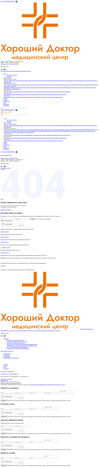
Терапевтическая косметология (58, 94)
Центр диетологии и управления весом (82, 87)
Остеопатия (13, 86)
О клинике (6, 355)
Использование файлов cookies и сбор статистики (28, 330)
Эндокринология (15, 89)
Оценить (3, 265)
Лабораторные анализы (22, 80)
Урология (48, 87)
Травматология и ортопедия (38, 87)
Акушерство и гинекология (20, 84)
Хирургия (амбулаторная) (64, 87)
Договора (6, 338)
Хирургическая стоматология (40, 91)
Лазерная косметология (10, 94)
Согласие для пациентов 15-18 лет (16, 343)
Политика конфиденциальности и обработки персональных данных (47, 384)
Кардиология (68, 84)
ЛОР (83, 84)
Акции (5, 100)
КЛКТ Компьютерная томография (64, 80)
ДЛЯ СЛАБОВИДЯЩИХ (7, 1)
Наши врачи (7, 356)
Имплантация (52, 91)
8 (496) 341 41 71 (5, 64)
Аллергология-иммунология (35, 84)
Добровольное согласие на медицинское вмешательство (21, 345)
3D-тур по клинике (12, 75)
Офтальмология (8, 87)
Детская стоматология (9, 91)
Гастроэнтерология (48, 84)
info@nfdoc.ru (4, 380)
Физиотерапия (59, 97)
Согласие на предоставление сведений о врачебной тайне (22, 344)
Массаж (40, 97)
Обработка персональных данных (51, 330)
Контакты (6, 105)
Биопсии (40, 80)
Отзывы (9, 76)
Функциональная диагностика (81, 80)
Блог (5, 102)
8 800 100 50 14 (5, 242)
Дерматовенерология (58, 84)
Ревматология (22, 87)
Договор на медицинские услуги (15, 340)
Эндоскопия (51, 80)
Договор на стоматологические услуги (17, 341)
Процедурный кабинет (49, 97)
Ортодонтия (67, 91)
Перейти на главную (6, 209)
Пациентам (7, 101)
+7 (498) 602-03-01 (5, 247)
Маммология (87, 84)
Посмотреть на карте (6, 379)
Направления (7, 353)
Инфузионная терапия (32, 97)
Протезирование (28, 91)
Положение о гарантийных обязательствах (18, 348)
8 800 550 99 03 (5, 231)
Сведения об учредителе (7, 351)
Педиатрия (15, 87)
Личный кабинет (5, 71)
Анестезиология (8, 84)
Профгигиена (59, 91)
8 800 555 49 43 (5, 237)
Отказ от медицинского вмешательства (17, 347)
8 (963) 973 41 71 (14, 64)
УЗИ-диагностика (33, 80)
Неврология (95, 84)
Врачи (5, 98)
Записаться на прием (25, 71)
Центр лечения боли (19, 132)
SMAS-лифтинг (36, 94)
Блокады (6, 97)
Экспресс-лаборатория (10, 80)
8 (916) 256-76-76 (5, 252)
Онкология (7, 86)
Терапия (28, 87)
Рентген (45, 80)
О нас (5, 73)
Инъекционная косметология (24, 94)
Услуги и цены (8, 78)
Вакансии (6, 104)
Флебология (54, 87)
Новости (6, 364)
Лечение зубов (19, 91)
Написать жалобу (5, 383)
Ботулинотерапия (45, 94)
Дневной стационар (20, 97)
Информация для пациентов (11, 358)
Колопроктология (76, 84)
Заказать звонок (14, 374)
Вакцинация (12, 97)
